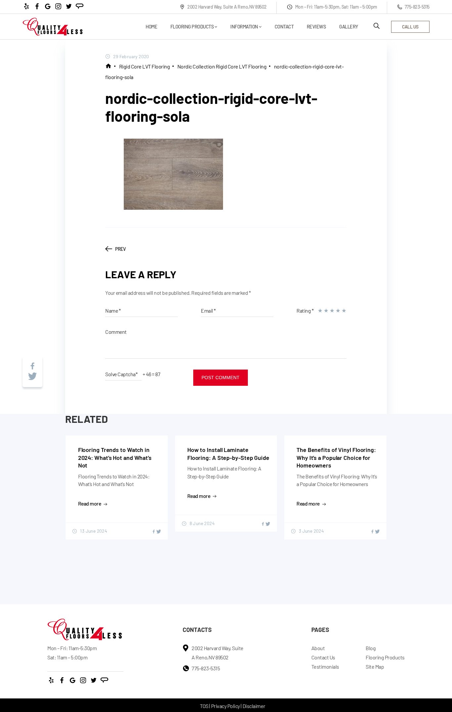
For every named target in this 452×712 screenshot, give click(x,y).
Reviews (316, 26)
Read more (89, 503)
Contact (284, 26)
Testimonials (325, 666)
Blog (371, 648)
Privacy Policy (225, 706)
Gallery (348, 26)
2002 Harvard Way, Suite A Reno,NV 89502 (227, 7)
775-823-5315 (417, 7)
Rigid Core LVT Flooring (144, 66)
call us (410, 26)
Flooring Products (192, 26)
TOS (204, 706)
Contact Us (323, 657)
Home (151, 26)
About (318, 648)
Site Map (375, 666)
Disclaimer (254, 706)
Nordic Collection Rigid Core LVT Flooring (222, 66)
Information (244, 26)
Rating (304, 310)
